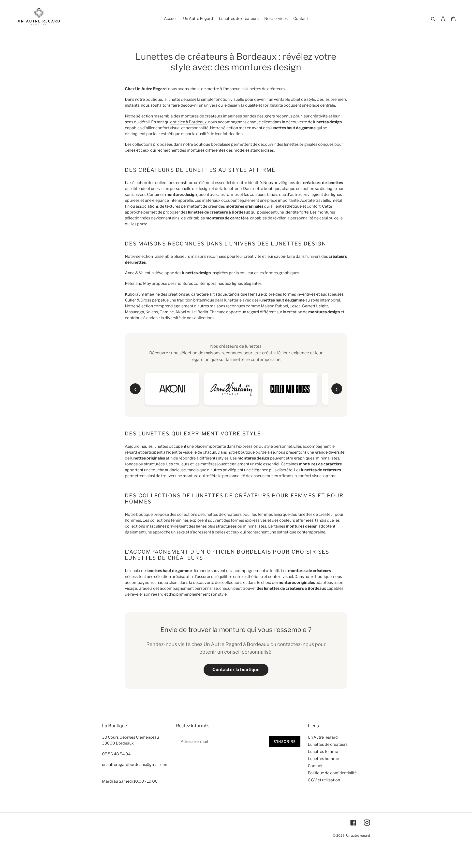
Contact (315, 765)
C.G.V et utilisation (324, 780)
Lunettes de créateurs (328, 744)
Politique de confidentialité (332, 773)
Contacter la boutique (236, 669)
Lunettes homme (323, 758)
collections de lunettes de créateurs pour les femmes (225, 514)
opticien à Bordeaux (188, 122)
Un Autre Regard (323, 737)
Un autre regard (358, 835)
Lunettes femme (323, 751)
